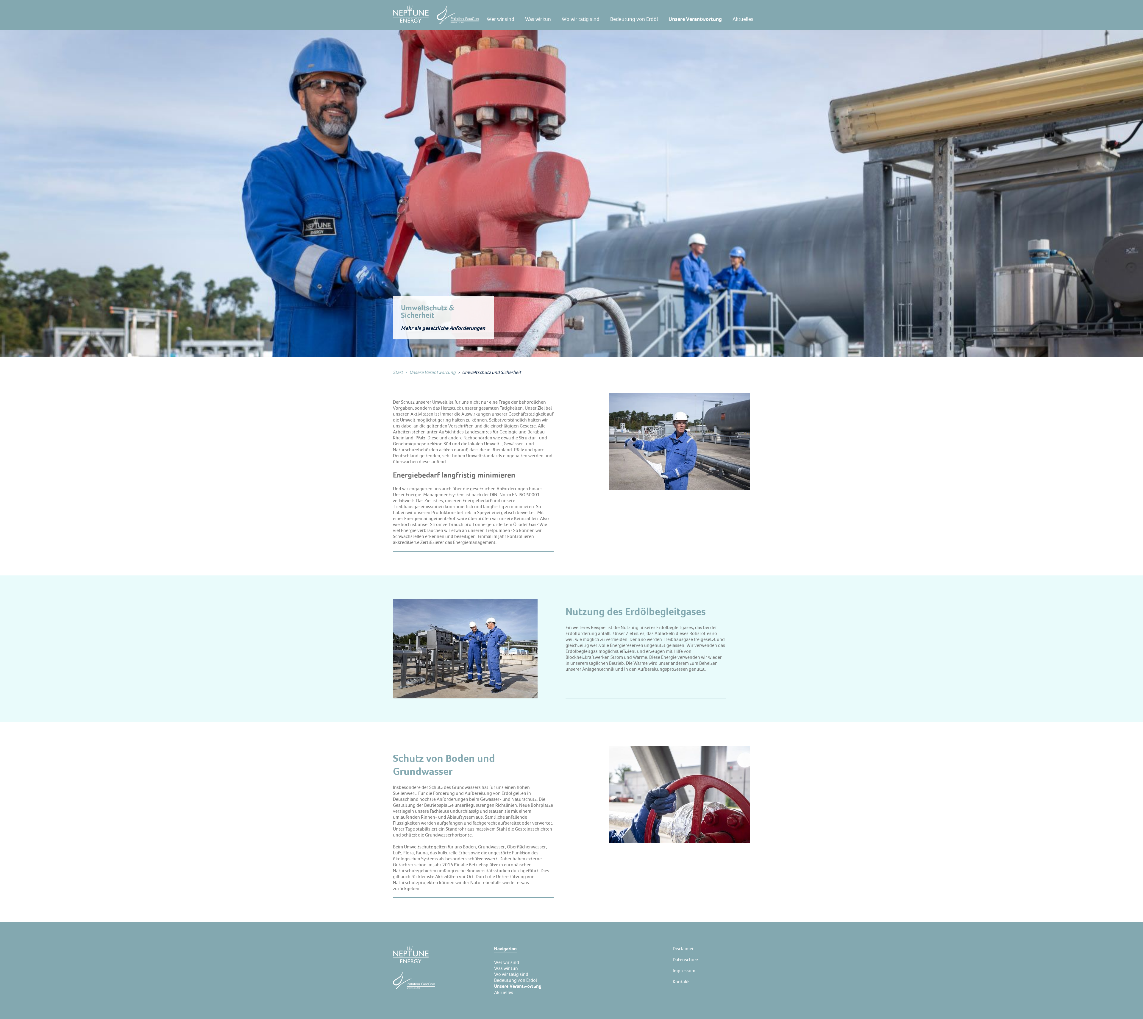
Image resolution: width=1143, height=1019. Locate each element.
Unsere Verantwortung (432, 372)
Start (398, 372)
